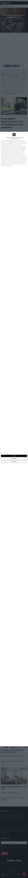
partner (8, 140)
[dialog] (14, 439)
